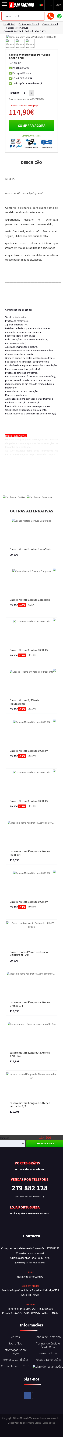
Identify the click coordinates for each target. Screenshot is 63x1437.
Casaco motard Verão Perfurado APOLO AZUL (25, 31)
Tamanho (4, 1137)
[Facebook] (27, 1395)
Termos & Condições (15, 1360)
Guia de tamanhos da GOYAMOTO (26, 99)
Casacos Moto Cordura (17, 27)
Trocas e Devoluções (47, 1360)
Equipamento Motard (29, 24)
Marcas (15, 1337)
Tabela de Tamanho (48, 1337)
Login (58, 4)
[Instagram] (35, 1395)
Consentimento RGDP (15, 1366)
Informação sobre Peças (15, 1351)
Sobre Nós (15, 1343)
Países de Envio (48, 1353)
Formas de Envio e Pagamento (48, 1345)
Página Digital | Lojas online (41, 1422)
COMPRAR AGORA (31, 125)
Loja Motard (9, 24)
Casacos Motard (50, 24)
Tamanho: (14, 92)
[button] (41, 4)
